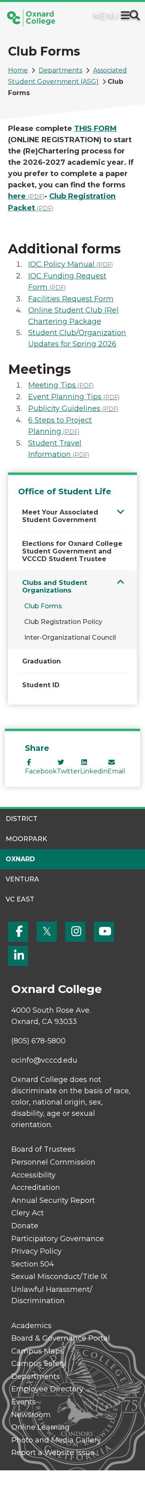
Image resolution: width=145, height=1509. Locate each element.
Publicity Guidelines (73, 408)
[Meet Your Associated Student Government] (121, 512)
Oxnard (20, 859)
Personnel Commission (53, 1162)
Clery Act (27, 1212)
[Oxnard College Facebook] (18, 932)
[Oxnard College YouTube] (104, 932)
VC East (20, 899)
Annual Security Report (53, 1200)
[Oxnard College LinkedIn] (18, 956)
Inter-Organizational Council (70, 637)
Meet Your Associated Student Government (60, 516)
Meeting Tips (61, 385)
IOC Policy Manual (70, 264)
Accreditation (35, 1187)
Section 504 (32, 1264)
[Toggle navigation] (127, 16)
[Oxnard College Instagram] (75, 932)
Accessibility (33, 1175)
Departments (60, 70)
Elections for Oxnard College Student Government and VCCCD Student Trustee (72, 551)
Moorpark (26, 839)
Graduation (41, 661)
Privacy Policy (36, 1251)
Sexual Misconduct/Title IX (59, 1276)
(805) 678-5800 (38, 1040)
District (21, 819)
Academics (31, 1325)
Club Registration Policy (63, 622)
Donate (24, 1225)
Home (18, 70)
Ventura (22, 879)
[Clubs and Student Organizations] (121, 582)
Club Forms (43, 606)
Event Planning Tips (74, 396)
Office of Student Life (64, 491)
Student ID (41, 685)
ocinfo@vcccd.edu (44, 1060)
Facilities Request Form (71, 298)
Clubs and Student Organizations (54, 586)
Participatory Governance (57, 1238)
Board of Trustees (43, 1149)
